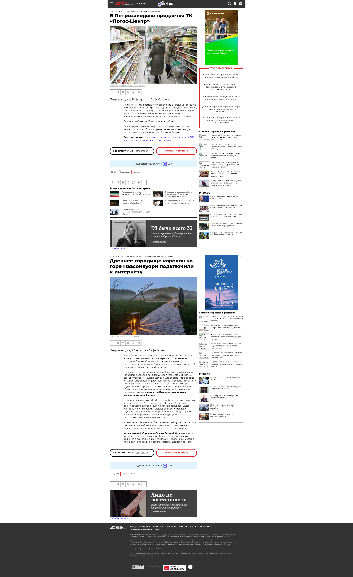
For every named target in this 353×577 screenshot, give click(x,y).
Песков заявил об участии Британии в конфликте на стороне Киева (226, 206)
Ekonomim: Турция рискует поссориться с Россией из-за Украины (222, 407)
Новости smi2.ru (119, 248)
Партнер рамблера (153, 566)
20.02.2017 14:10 (116, 11)
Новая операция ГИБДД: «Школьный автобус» (132, 202)
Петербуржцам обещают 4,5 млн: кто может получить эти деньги (226, 234)
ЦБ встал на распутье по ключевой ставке (225, 379)
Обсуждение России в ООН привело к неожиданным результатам (226, 225)
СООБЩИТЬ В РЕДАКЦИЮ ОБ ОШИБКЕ (145, 530)
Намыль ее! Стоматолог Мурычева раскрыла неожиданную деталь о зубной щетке (226, 137)
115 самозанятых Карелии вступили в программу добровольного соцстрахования (221, 120)
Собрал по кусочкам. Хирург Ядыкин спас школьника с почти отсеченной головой (227, 318)
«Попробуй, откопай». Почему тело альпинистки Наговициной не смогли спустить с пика (226, 183)
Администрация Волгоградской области (127, 86)
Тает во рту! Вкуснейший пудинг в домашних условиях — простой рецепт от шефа (225, 174)
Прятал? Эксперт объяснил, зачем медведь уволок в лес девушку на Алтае (225, 155)
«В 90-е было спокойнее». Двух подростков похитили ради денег (225, 326)
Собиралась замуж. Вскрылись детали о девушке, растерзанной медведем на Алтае (225, 164)
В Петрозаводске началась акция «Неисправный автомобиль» (179, 202)
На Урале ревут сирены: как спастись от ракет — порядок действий (226, 216)
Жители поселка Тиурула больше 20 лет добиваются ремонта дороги (221, 98)
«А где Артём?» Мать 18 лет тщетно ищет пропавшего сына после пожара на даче (226, 346)
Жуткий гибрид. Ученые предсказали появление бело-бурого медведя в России (227, 336)
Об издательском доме (140, 527)
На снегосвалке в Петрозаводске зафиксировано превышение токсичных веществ (221, 87)
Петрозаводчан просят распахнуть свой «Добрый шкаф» (136, 193)
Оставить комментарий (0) (176, 151)
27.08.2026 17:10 (116, 256)
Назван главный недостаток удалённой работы (222, 415)
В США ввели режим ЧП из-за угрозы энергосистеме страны (226, 388)
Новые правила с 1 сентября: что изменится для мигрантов (224, 397)
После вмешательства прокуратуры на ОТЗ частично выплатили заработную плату (159, 138)
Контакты (171, 527)
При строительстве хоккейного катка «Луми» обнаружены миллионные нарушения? (178, 194)
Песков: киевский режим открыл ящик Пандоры (224, 197)
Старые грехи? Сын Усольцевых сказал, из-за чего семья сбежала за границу (226, 146)
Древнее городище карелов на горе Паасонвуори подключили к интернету (221, 109)
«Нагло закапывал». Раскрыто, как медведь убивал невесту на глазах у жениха (226, 364)
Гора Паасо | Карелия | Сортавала (124, 336)
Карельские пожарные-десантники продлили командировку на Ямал (221, 76)
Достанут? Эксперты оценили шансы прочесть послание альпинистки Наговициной (227, 355)
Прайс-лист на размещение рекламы (195, 527)
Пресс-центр (158, 527)
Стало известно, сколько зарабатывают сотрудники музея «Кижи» (136, 212)
